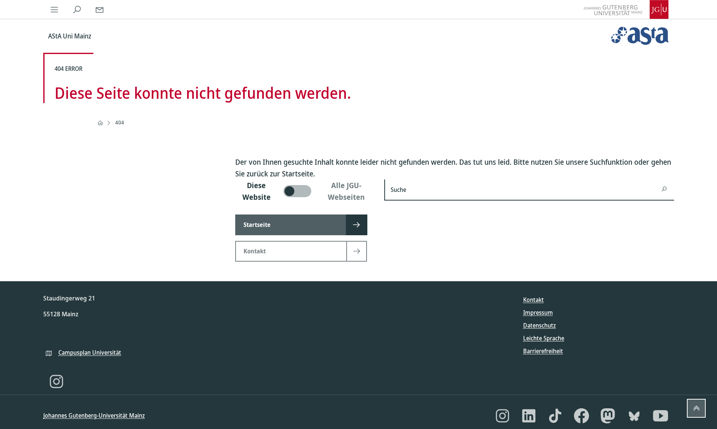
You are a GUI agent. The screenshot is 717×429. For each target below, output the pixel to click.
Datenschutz (539, 325)
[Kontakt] (99, 9)
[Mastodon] (607, 415)
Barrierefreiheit (543, 351)
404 (119, 122)
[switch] (305, 191)
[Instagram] (56, 381)
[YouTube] (660, 415)
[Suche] (77, 9)
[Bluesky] (634, 415)
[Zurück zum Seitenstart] (696, 408)
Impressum (538, 312)
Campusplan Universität (89, 352)
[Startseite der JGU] (625, 9)
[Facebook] (581, 415)
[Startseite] (100, 123)
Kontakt (533, 300)
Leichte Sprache (543, 338)
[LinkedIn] (528, 415)
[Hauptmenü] (54, 9)
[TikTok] (555, 415)
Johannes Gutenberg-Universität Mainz (94, 415)
